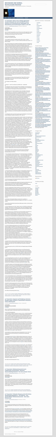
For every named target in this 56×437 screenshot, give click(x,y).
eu (23, 293)
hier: (18, 290)
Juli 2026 (36, 188)
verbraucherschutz (38, 170)
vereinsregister (25, 390)
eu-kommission (29, 426)
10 (12, 330)
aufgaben (12, 389)
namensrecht (15, 390)
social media (20, 294)
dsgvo (22, 293)
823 (13, 336)
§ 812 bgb (18, 363)
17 (16, 275)
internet (36, 148)
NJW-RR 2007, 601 (27, 57)
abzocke (26, 426)
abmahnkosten (37, 132)
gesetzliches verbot (12, 364)
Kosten (38, 29)
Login (36, 183)
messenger (9, 294)
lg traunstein (24, 364)
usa (11, 295)
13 (8, 100)
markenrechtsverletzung (39, 154)
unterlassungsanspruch (8, 295)
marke (36, 152)
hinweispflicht (6, 427)
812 (23, 344)
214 (17, 144)
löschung (36, 151)
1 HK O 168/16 (7, 377)
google (36, 146)
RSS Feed (37, 178)
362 (21, 252)
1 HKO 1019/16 (7, 402)
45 (13, 184)
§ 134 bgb (12, 363)
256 (13, 55)
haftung (36, 147)
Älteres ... (36, 195)
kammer (9, 390)
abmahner (15, 426)
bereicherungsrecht (24, 363)
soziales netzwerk (24, 294)
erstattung (28, 363)
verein (18, 390)
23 (13, 267)
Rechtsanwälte (39, 25)
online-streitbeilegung (16, 427)
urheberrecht (37, 165)
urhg (36, 167)
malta (27, 364)
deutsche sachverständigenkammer (25, 389)
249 (10, 337)
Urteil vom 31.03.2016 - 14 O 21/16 (17, 408)
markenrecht (37, 153)
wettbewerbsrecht (29, 390)
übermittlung (19, 293)
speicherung (28, 294)
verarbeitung (13, 295)
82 (16, 40)
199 (13, 144)
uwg (36, 168)
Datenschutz (39, 32)
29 (19, 267)
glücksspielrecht (21, 364)
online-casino (30, 364)
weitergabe (17, 295)
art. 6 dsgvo (12, 293)
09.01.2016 (12, 426)
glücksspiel (17, 364)
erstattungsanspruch (7, 364)
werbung (36, 171)
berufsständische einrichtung (17, 389)
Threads (38, 38)
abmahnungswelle (22, 426)
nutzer (13, 294)
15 (15, 246)
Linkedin (38, 39)
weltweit (20, 295)
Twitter (38, 42)
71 (23, 39)
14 (9, 100)
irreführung (6, 390)
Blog (37, 24)
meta (11, 294)
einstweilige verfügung (38, 143)
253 (28, 44)
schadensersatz (16, 294)
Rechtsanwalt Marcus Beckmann (13, 303)
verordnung (28, 427)
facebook (25, 293)
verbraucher (24, 427)
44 (28, 40)
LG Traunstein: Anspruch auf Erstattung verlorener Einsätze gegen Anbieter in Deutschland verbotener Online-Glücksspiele (18, 300)
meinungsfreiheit (37, 155)
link (12, 427)
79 (12, 40)
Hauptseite (38, 22)
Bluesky (38, 36)
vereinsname (20, 390)
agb (35, 134)
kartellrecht (37, 150)
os (19, 427)
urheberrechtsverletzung (39, 166)
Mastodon (38, 35)
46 (24, 189)
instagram (28, 293)
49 (24, 200)
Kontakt (38, 31)
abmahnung (18, 426)
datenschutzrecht (38, 141)
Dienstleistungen (39, 28)
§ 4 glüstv (15, 363)
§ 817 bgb (20, 363)
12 (7, 330)
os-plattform (21, 427)
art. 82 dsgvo (16, 293)
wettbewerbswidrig (38, 173)
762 (8, 355)
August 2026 (37, 187)
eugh (36, 144)
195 (12, 144)
